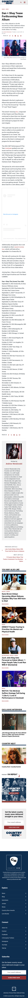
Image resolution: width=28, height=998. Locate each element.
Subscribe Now (14, 827)
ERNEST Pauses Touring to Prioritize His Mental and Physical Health (13, 629)
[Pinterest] (15, 36)
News (7, 9)
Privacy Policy (12, 993)
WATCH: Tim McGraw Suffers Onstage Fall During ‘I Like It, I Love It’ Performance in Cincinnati (13, 694)
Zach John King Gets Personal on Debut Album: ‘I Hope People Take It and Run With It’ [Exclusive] (14, 661)
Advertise (5, 993)
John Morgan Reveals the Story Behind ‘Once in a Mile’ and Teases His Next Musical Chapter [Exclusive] (14, 734)
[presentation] (14, 582)
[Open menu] (24, 2)
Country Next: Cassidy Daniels (11, 767)
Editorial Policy (21, 993)
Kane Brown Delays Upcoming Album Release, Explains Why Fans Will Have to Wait (14, 597)
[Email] (21, 36)
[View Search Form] (21, 2)
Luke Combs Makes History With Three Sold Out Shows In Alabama (14, 550)
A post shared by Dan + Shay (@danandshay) (14, 238)
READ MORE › (6, 604)
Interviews (5, 655)
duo (17, 112)
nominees (8, 148)
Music (3, 9)
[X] (12, 36)
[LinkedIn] (18, 36)
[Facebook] (10, 36)
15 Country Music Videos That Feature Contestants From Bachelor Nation (13, 559)
